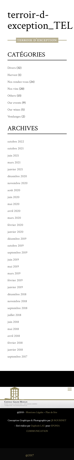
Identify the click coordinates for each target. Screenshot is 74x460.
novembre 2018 (17, 301)
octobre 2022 (15, 142)
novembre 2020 (17, 183)
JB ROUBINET (59, 420)
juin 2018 (13, 322)
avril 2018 (13, 336)
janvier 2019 (15, 287)
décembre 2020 (17, 176)
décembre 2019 (16, 239)
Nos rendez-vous (18, 82)
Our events (14, 103)
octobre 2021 (15, 148)
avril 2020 (13, 211)
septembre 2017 (17, 357)
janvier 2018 (15, 350)
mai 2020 (13, 204)
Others (11, 96)
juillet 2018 (14, 315)
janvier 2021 (15, 169)
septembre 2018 (17, 308)
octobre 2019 (15, 246)
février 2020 (15, 225)
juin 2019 (13, 260)
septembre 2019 (17, 252)
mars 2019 (14, 273)
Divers (11, 68)
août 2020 (13, 190)
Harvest (12, 75)
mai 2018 (13, 329)
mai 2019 (13, 266)
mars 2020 (14, 218)
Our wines (13, 110)
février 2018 (15, 343)
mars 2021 (14, 162)
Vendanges (14, 117)
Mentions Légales (34, 412)
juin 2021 (13, 156)
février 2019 (15, 280)
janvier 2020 (15, 232)
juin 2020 (13, 197)
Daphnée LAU (37, 425)
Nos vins (12, 89)
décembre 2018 (16, 294)
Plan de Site (51, 412)
